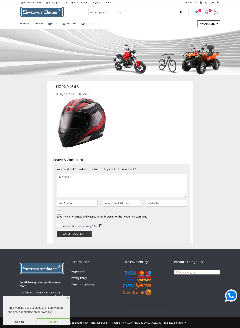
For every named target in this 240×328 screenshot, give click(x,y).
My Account (208, 24)
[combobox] (197, 272)
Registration (78, 271)
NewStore (127, 322)
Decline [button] (19, 321)
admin (85, 94)
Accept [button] (53, 321)
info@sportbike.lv (57, 2)
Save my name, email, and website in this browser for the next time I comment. (102, 216)
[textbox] (197, 272)
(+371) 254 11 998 (32, 2)
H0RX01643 (67, 86)
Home (188, 2)
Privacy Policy (83, 226)
